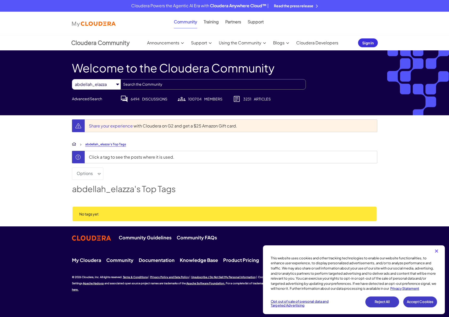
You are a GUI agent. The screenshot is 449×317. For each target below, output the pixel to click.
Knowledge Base (199, 260)
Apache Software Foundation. (205, 283)
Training (211, 21)
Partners (233, 21)
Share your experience (111, 126)
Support (256, 21)
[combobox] (213, 84)
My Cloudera (86, 260)
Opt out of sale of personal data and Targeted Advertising (300, 303)
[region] (354, 279)
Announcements (163, 42)
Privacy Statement (404, 288)
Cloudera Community (100, 42)
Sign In (368, 43)
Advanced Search (87, 98)
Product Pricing (241, 260)
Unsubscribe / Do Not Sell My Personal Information (223, 277)
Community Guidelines (145, 237)
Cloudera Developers (317, 42)
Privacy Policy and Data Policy (169, 277)
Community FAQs (197, 237)
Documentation (157, 260)
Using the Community (240, 42)
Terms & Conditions (135, 277)
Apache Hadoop (93, 283)
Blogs (279, 42)
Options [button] (85, 173)
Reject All (382, 302)
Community (185, 21)
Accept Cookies (420, 302)
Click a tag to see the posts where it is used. (131, 157)
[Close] (436, 251)
